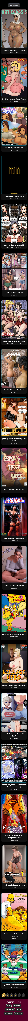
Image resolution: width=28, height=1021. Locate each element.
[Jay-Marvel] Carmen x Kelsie (14, 148)
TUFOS (14, 938)
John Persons (14, 540)
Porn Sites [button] (18, 1013)
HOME (9, 1005)
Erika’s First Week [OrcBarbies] (14, 489)
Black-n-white (14, 52)
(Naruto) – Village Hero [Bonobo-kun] (14, 685)
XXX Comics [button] (8, 1013)
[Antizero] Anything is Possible (14, 985)
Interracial (10, 1009)
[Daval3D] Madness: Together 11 (14, 390)
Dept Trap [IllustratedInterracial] (14, 245)
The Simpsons (14, 639)
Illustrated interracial (14, 247)
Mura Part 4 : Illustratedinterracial (14, 341)
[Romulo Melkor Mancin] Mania (14, 196)
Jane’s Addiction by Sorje (14, 292)
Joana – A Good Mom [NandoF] (14, 585)
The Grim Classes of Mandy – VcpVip (14, 99)
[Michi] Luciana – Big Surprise (14, 538)
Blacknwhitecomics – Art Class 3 (14, 50)
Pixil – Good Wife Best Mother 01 (14, 885)
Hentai (19, 1009)
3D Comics (14, 392)
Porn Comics (14, 101)
